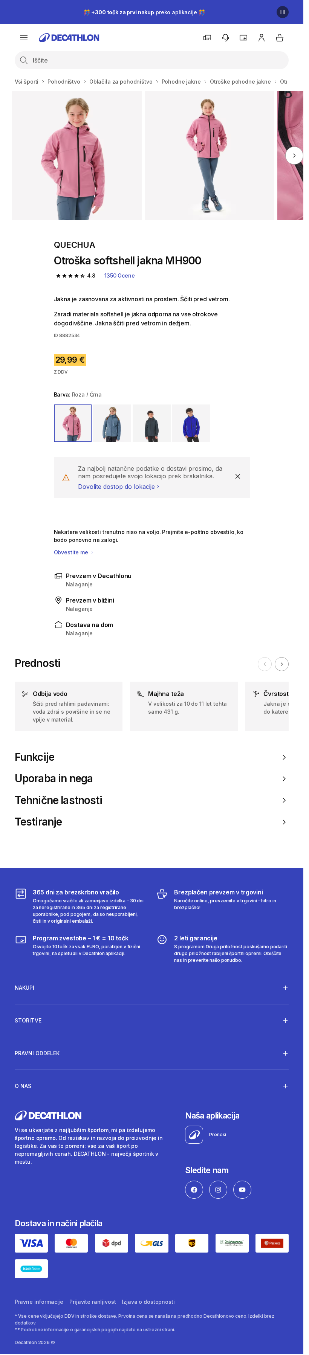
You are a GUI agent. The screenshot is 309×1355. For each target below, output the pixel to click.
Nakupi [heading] (24, 987)
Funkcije (34, 757)
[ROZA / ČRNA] (73, 423)
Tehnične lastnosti (58, 800)
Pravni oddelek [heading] (37, 1053)
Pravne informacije (39, 1302)
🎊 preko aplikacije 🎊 (144, 12)
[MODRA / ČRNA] (191, 423)
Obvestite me (72, 552)
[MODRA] (112, 423)
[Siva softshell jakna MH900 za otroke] (76, 155)
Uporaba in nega (54, 778)
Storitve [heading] (28, 1020)
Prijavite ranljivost (92, 1302)
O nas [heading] (23, 1086)
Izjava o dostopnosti (148, 1302)
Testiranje (38, 822)
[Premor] (283, 12)
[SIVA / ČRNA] (152, 423)
